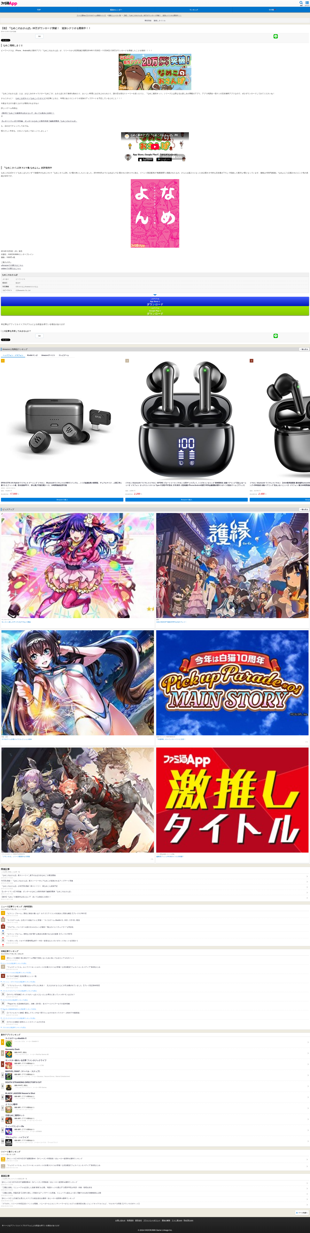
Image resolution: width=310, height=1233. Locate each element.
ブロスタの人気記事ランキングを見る (14, 1027)
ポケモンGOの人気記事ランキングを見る (15, 1000)
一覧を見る (304, 349)
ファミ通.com (177, 1220)
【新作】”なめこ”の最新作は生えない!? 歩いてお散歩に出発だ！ (27, 113)
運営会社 (138, 1220)
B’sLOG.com (188, 1220)
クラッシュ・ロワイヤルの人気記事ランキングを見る (18, 982)
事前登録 (148, 20)
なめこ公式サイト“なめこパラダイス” (31, 98)
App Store (155, 302)
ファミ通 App (9, 3)
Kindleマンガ (32, 355)
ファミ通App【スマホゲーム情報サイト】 (91, 15)
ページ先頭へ (303, 1212)
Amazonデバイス (48, 355)
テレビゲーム (64, 355)
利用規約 (130, 1220)
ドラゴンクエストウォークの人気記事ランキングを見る (19, 991)
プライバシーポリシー (151, 1220)
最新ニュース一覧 (114, 15)
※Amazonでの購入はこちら (12, 265)
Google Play (155, 311)
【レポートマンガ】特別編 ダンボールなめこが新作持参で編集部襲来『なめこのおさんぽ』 (39, 121)
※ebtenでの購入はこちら (11, 268)
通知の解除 (166, 1220)
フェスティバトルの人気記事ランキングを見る (16, 972)
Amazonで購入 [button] (62, 499)
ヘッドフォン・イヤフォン (13, 355)
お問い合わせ (120, 1220)
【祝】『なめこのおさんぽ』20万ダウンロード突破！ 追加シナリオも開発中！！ (152, 15)
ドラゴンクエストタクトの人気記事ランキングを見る (18, 1018)
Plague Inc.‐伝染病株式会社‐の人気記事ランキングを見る (19, 1009)
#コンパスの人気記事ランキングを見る (14, 963)
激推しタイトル (160, 20)
